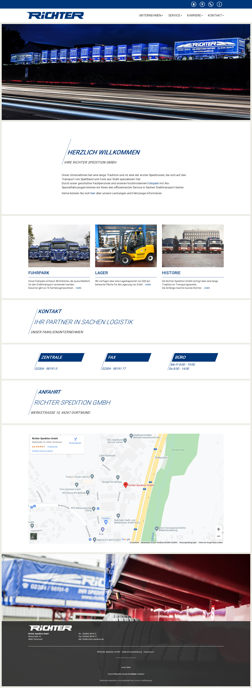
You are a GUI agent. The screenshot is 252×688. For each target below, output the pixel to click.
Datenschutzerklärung (132, 652)
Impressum (149, 652)
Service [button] (174, 15)
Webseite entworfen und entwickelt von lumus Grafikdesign (126, 680)
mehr (79, 288)
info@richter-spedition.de (93, 639)
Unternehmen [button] (150, 15)
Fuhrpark (153, 183)
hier (93, 193)
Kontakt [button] (215, 15)
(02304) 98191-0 (89, 634)
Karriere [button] (194, 15)
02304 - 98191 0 (46, 369)
